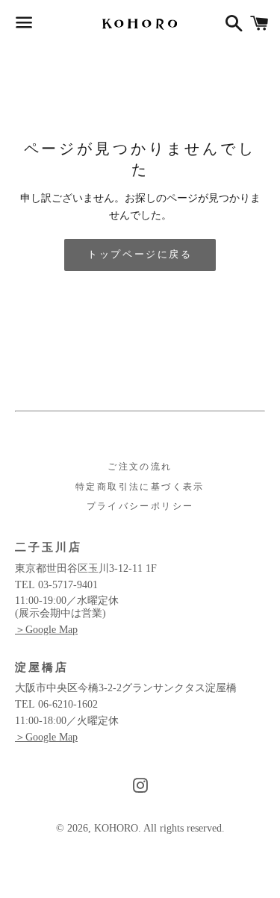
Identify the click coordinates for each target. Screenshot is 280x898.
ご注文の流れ (140, 466)
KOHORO (116, 828)
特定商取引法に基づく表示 (140, 486)
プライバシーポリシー (140, 506)
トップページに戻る (139, 254)
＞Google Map (46, 629)
